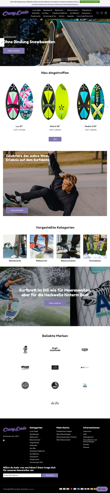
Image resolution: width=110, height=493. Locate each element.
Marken (61, 16)
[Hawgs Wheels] (84, 349)
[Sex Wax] (25, 385)
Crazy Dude (36, 10)
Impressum (87, 431)
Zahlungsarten (88, 437)
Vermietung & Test (49, 16)
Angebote (70, 16)
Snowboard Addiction (59, 13)
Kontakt (86, 444)
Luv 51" (19, 126)
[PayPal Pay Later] (95, 489)
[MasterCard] (71, 489)
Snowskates (95, 261)
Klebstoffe (36, 13)
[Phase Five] (84, 367)
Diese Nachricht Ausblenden (90, 2)
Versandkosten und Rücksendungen (90, 441)
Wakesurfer (41, 261)
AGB (85, 434)
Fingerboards (86, 10)
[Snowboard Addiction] (84, 385)
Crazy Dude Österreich (85, 16)
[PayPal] (91, 489)
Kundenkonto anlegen (64, 431)
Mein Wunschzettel (63, 440)
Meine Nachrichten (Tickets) (67, 437)
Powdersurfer (36, 16)
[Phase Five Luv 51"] (19, 101)
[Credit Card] (67, 489)
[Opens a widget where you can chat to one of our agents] (102, 489)
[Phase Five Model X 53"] (90, 101)
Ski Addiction (74, 13)
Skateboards (47, 10)
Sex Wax (33, 448)
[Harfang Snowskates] (55, 349)
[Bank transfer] (64, 489)
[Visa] (74, 489)
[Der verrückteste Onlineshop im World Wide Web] (16, 13)
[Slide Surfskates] (55, 385)
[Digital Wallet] (87, 489)
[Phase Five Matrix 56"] (55, 101)
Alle (55, 139)
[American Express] (78, 489)
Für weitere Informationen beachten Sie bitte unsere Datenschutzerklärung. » (55, 4)
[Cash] (60, 489)
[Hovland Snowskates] (25, 367)
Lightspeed (31, 489)
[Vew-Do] (55, 403)
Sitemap (86, 447)
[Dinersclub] (82, 489)
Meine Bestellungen (64, 434)
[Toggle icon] (97, 13)
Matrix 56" (55, 126)
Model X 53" (91, 126)
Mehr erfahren (14, 51)
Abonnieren (50, 475)
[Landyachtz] (55, 367)
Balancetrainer (68, 261)
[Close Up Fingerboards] (25, 349)
